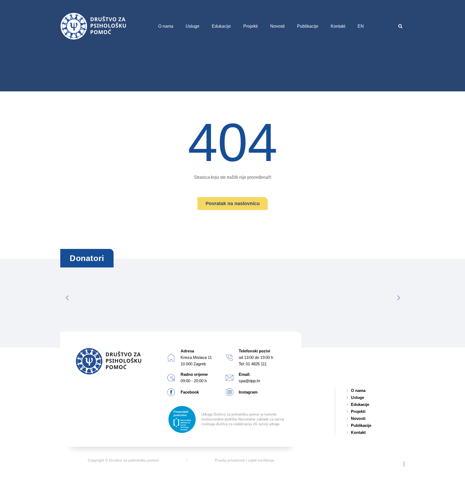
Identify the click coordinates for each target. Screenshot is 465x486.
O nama (165, 26)
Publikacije (307, 26)
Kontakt (338, 26)
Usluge (192, 26)
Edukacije (221, 26)
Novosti (277, 26)
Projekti (250, 26)
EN (361, 26)
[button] (400, 26)
